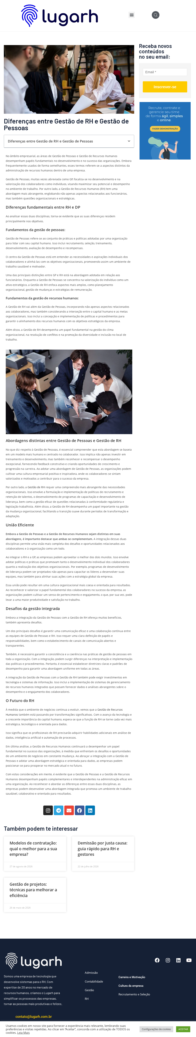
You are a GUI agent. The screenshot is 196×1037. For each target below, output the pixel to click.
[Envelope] (69, 810)
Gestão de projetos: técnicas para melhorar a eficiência (33, 889)
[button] (131, 15)
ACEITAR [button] (183, 1029)
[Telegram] (58, 810)
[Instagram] (48, 810)
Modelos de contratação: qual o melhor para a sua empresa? (33, 848)
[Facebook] (79, 810)
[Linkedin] (90, 810)
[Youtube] (189, 960)
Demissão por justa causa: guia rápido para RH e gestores (102, 848)
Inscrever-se (165, 87)
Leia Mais (23, 1032)
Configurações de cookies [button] (156, 1029)
